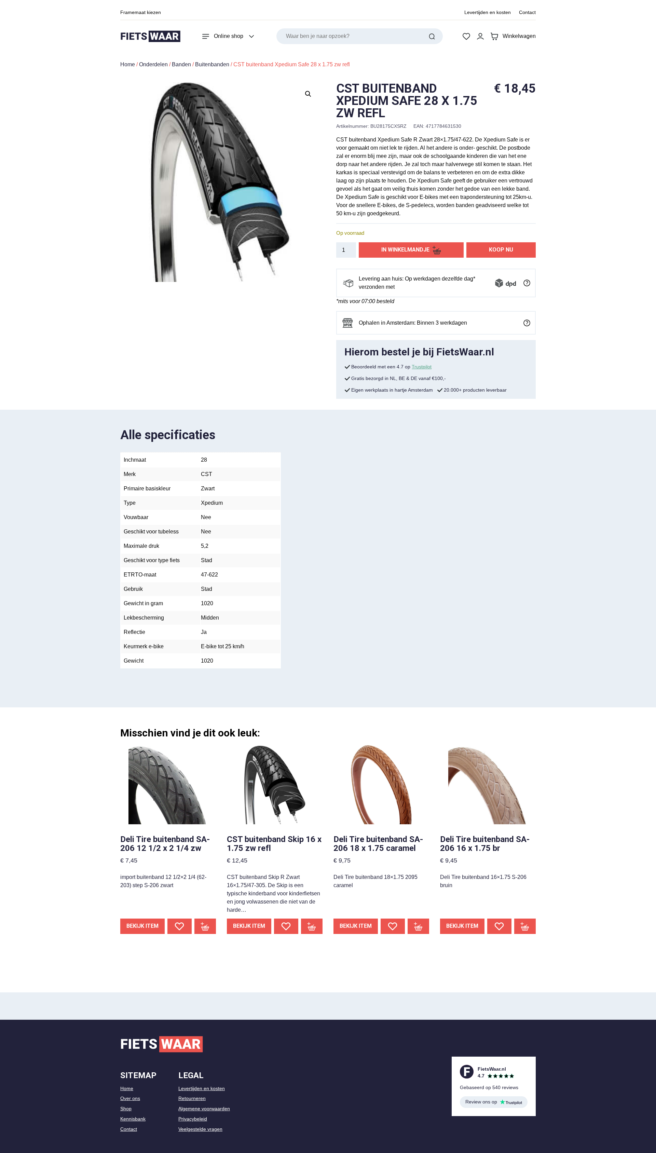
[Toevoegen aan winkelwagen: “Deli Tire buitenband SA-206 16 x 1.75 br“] (525, 926)
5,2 (204, 546)
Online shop (228, 36)
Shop (126, 1108)
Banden (181, 64)
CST (206, 474)
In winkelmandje (405, 249)
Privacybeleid (192, 1119)
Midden (210, 618)
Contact (527, 12)
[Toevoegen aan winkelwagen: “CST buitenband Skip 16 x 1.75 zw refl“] (312, 926)
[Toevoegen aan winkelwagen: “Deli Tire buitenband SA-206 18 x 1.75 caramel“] (418, 926)
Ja (204, 632)
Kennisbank (133, 1119)
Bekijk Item (142, 926)
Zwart (208, 488)
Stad (206, 560)
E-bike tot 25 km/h (222, 646)
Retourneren (192, 1098)
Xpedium (212, 503)
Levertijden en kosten (487, 12)
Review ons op (481, 1101)
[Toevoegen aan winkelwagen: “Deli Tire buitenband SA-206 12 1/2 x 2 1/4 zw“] (205, 926)
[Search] (431, 36)
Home (127, 64)
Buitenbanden (212, 64)
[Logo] (150, 36)
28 (204, 460)
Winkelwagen (519, 36)
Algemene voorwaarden (204, 1108)
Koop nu (501, 249)
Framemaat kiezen (140, 12)
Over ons (130, 1098)
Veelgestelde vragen (200, 1129)
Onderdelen (153, 64)
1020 (207, 603)
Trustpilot (422, 366)
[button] (308, 94)
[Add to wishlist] (179, 926)
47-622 (209, 575)
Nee (206, 517)
